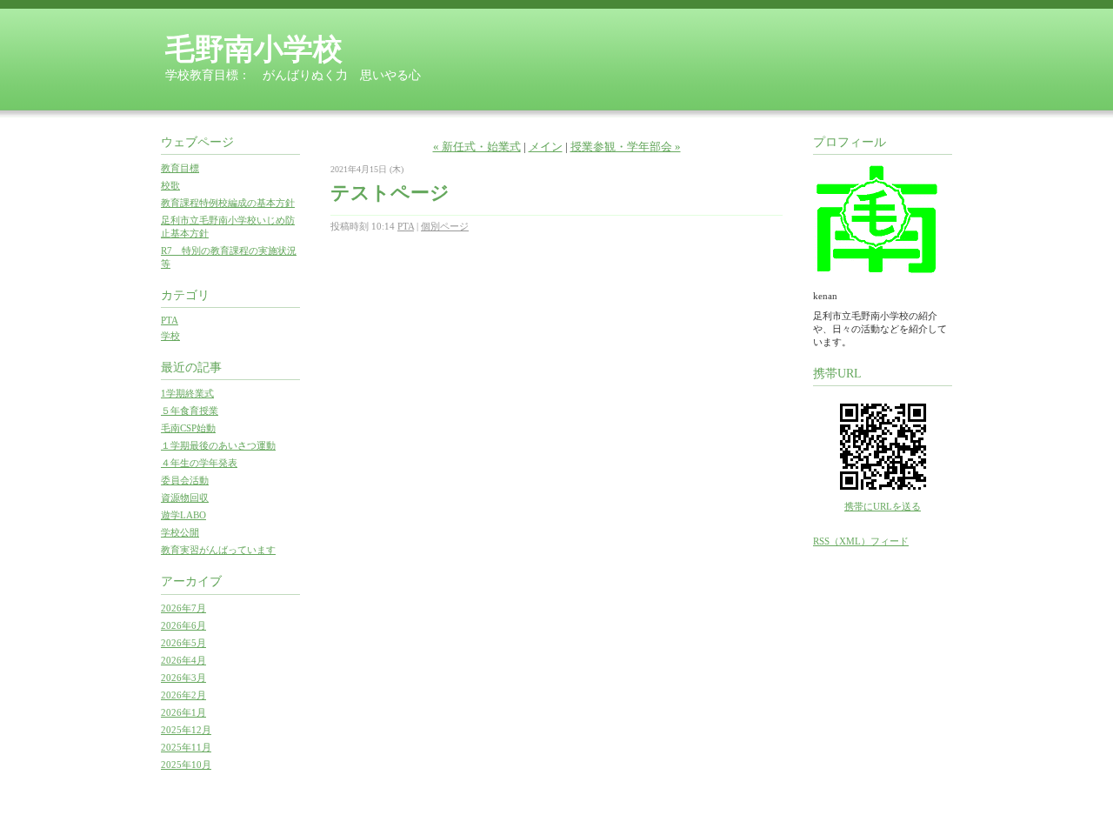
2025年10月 (186, 764)
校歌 (170, 185)
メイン (546, 146)
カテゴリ (185, 295)
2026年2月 (183, 695)
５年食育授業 (189, 410)
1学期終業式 (187, 393)
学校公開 (180, 532)
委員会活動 (185, 480)
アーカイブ (191, 581)
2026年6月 (183, 625)
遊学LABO (183, 515)
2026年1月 (183, 712)
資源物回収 (185, 497)
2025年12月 (186, 730)
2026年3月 (183, 677)
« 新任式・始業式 (477, 146)
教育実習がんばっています (218, 549)
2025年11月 (186, 747)
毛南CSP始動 (188, 428)
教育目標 (180, 168)
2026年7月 (183, 608)
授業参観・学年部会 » (625, 146)
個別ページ (445, 226)
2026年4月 (183, 660)
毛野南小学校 (254, 49)
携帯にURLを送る (882, 506)
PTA (169, 320)
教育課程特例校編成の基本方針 (228, 202)
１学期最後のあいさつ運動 (218, 445)
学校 (170, 336)
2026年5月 (183, 643)
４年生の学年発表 (199, 463)
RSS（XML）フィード (861, 541)
